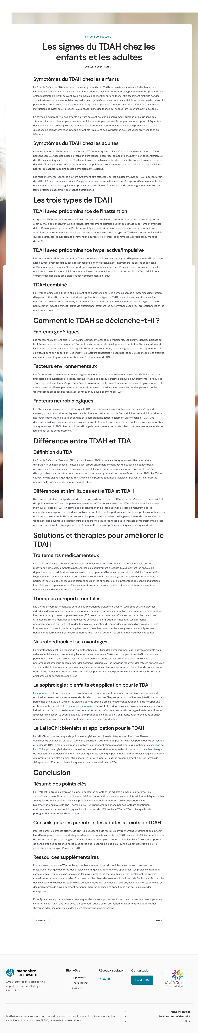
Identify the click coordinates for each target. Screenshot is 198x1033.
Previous (42, 921)
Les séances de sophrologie (79, 706)
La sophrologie (41, 693)
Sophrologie (103, 37)
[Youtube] (108, 979)
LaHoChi (90, 37)
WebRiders (74, 1020)
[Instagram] (100, 979)
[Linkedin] (104, 979)
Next (157, 921)
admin (107, 67)
